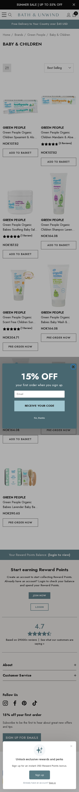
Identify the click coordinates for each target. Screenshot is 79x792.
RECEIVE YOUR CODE (39, 406)
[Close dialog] (73, 367)
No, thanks (39, 418)
